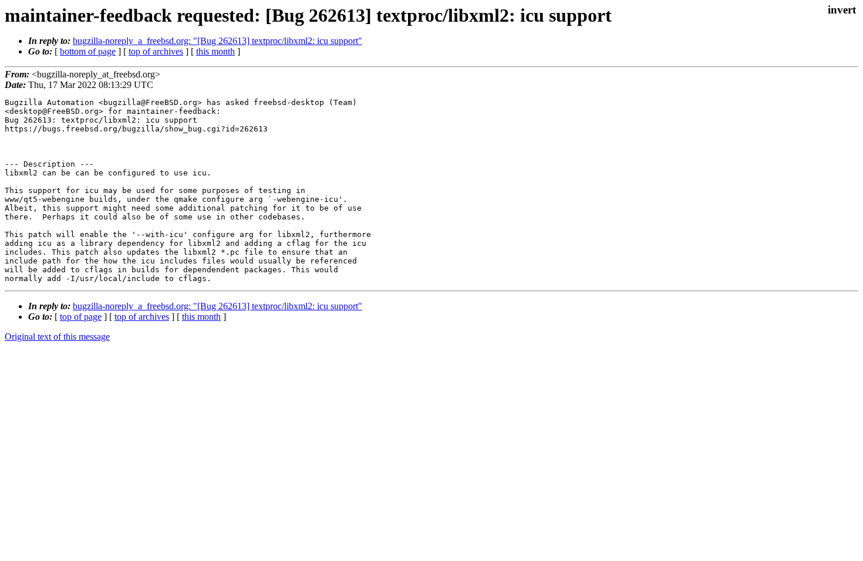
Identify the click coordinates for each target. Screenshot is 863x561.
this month (215, 51)
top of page (81, 317)
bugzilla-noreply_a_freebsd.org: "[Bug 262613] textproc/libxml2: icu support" (217, 41)
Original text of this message (57, 337)
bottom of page (88, 51)
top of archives (156, 51)
